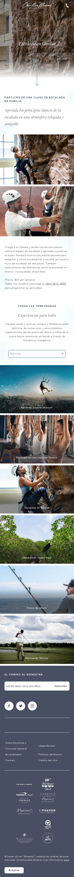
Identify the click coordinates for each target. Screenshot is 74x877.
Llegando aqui (46, 746)
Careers (10, 760)
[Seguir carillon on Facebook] (8, 705)
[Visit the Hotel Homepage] (37, 5)
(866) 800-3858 (55, 283)
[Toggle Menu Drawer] (6, 5)
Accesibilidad (13, 754)
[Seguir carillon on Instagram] (32, 705)
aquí (66, 860)
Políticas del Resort (50, 754)
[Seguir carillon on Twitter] (20, 705)
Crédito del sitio (48, 760)
